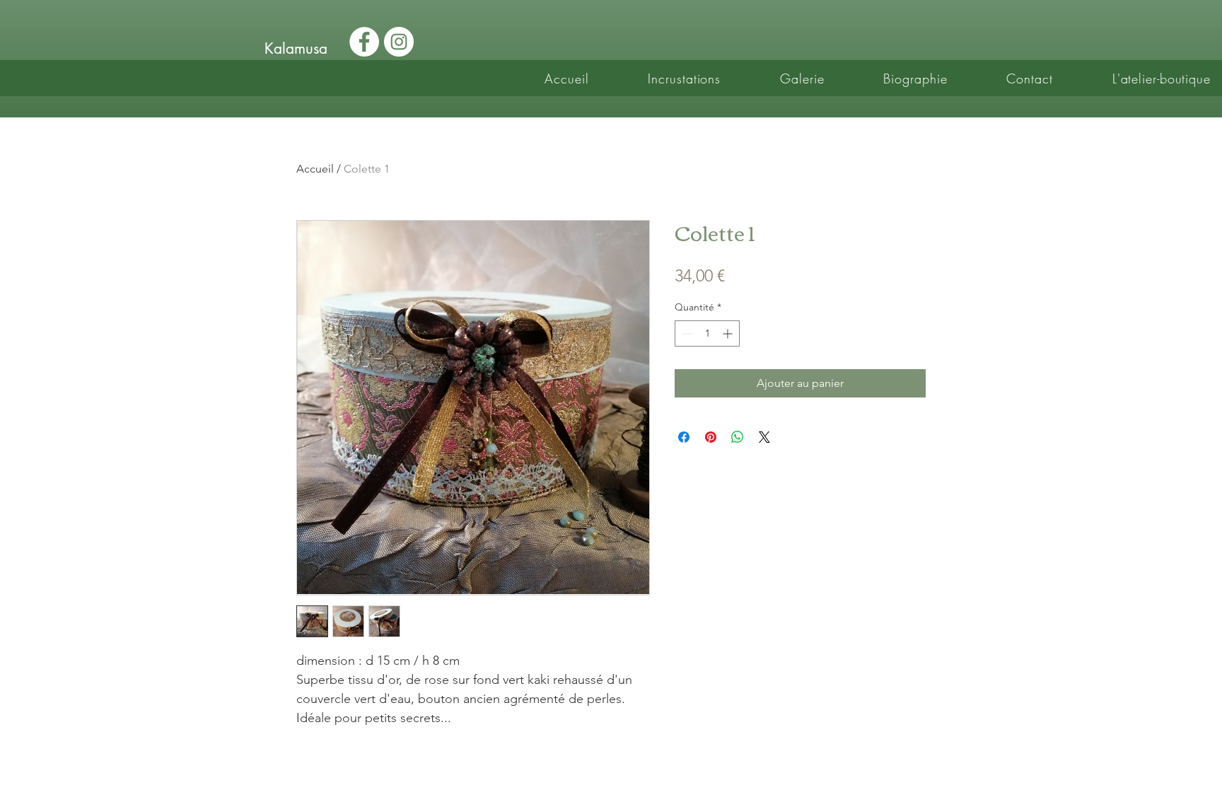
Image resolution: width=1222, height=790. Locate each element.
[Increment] (729, 333)
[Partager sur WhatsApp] (737, 437)
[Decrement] (685, 333)
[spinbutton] (707, 333)
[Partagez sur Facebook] (683, 437)
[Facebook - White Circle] (364, 42)
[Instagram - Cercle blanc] (399, 42)
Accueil (315, 168)
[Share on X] (764, 437)
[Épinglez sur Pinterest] (710, 437)
